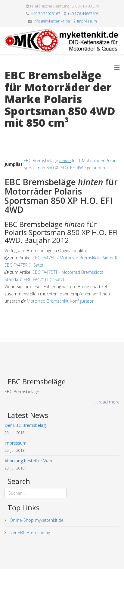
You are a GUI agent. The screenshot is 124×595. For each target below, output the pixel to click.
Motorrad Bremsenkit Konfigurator (60, 301)
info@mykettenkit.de (51, 21)
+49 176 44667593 (83, 13)
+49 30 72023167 (45, 13)
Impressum (87, 21)
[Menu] (116, 67)
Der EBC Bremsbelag (29, 532)
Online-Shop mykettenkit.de (36, 520)
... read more (107, 402)
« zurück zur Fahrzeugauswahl (33, 135)
